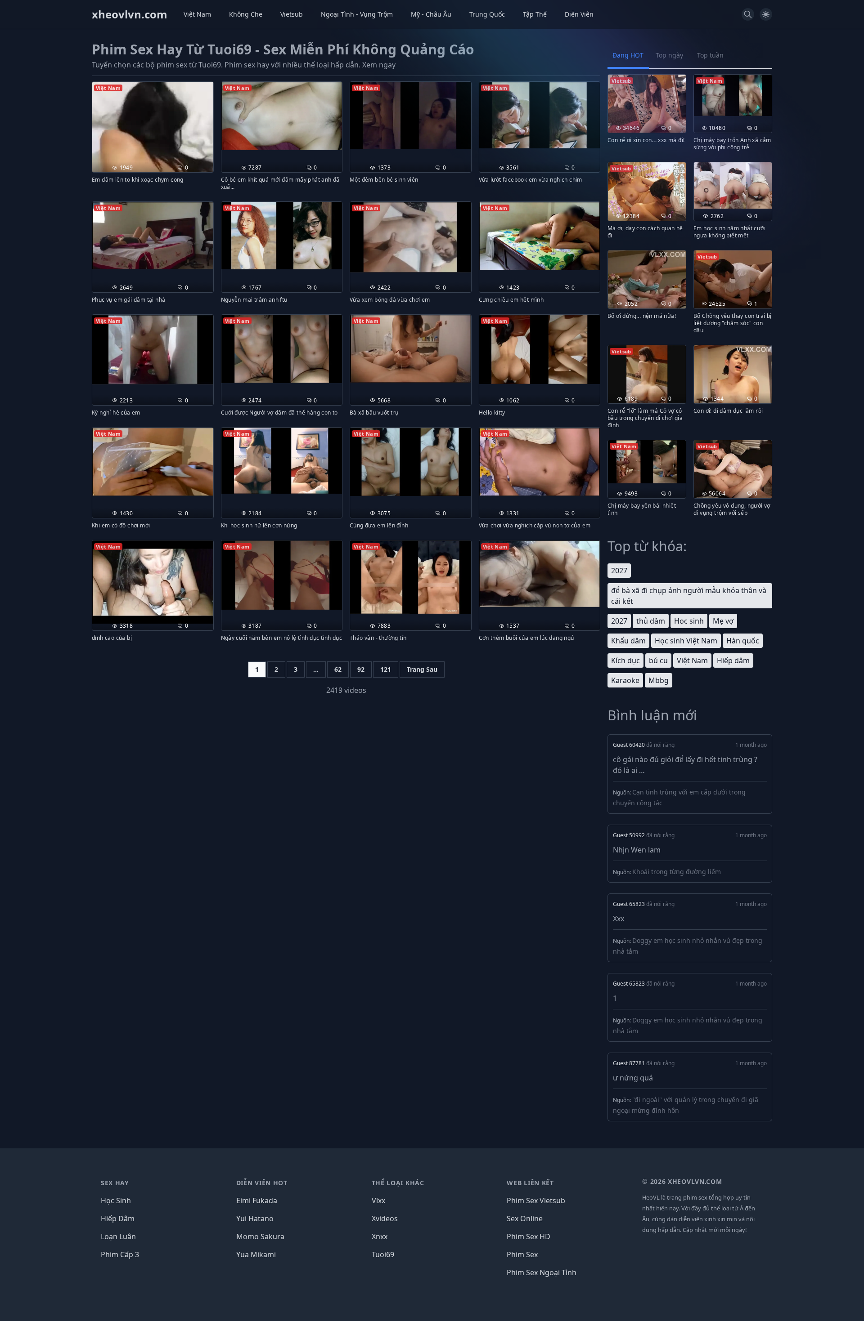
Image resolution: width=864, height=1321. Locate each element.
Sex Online (525, 1218)
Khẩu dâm (628, 641)
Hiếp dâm (733, 660)
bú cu (658, 660)
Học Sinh (116, 1200)
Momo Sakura (260, 1236)
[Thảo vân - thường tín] (410, 577)
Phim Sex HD (528, 1236)
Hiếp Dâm (118, 1218)
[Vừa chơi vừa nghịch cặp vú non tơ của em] (539, 462)
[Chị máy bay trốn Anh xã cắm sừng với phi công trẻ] (733, 95)
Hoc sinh (689, 621)
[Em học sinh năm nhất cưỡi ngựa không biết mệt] (733, 185)
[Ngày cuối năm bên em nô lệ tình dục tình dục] (281, 575)
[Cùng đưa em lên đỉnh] (410, 462)
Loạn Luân (118, 1236)
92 (360, 669)
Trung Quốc (487, 14)
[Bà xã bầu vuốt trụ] (410, 349)
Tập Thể (535, 14)
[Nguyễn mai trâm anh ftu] (281, 235)
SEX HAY (115, 1182)
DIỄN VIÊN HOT (262, 1182)
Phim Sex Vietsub (536, 1200)
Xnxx (379, 1236)
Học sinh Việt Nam (686, 641)
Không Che (245, 14)
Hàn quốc (742, 641)
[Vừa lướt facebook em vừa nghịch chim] (539, 115)
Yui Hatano (255, 1218)
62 (338, 669)
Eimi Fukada (256, 1200)
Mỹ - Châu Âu (431, 14)
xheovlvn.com (129, 14)
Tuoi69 (383, 1254)
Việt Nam (197, 14)
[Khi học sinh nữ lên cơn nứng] (281, 461)
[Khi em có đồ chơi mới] (152, 462)
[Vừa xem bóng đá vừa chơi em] (410, 237)
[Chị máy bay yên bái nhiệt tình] (647, 461)
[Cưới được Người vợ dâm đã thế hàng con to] (281, 349)
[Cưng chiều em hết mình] (539, 236)
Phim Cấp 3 (120, 1254)
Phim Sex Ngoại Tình (541, 1272)
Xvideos (385, 1218)
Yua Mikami (256, 1254)
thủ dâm (650, 621)
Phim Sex (522, 1254)
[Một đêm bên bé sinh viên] (410, 115)
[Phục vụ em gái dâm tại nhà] (152, 235)
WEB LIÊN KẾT (530, 1182)
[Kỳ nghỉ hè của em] (152, 350)
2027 (619, 571)
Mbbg (658, 680)
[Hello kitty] (539, 349)
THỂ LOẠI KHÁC (398, 1182)
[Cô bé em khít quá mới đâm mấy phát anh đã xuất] (281, 116)
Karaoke (625, 680)
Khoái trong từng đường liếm (676, 871)
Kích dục (625, 660)
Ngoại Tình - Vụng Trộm (357, 14)
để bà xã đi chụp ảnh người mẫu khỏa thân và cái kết (688, 595)
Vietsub (291, 14)
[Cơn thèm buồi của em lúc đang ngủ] (539, 573)
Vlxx (378, 1200)
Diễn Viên (579, 14)
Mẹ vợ (723, 621)
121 (385, 669)
